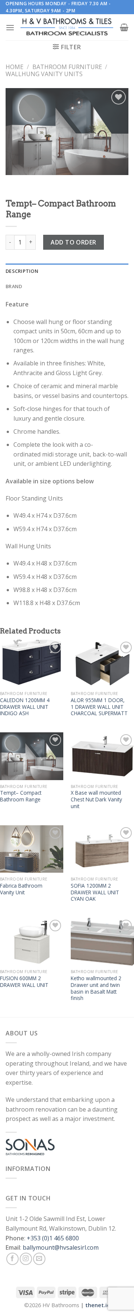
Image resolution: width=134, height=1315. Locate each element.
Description (22, 271)
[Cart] (124, 27)
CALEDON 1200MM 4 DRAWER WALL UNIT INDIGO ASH (25, 707)
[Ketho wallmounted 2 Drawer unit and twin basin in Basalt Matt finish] (102, 942)
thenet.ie (97, 1305)
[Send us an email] (39, 1259)
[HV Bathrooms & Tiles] (67, 27)
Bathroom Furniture (67, 67)
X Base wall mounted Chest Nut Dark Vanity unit (96, 799)
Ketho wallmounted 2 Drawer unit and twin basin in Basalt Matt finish (96, 988)
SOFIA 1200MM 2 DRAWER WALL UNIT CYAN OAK (95, 892)
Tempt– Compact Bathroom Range (20, 796)
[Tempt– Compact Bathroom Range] (31, 756)
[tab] (67, 271)
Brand (14, 286)
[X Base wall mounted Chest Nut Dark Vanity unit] (102, 756)
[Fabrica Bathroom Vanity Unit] (31, 849)
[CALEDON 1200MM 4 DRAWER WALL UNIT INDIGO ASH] (31, 664)
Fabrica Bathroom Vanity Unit (21, 888)
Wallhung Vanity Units (44, 74)
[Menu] (10, 27)
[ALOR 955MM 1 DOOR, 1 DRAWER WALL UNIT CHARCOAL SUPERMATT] (102, 664)
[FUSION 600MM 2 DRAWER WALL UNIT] (31, 942)
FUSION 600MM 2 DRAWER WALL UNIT (24, 981)
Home (14, 67)
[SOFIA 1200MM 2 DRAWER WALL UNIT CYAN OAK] (102, 849)
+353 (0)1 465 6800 (53, 1238)
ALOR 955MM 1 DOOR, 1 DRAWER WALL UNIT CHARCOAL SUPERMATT (99, 707)
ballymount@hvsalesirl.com (61, 1247)
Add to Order (73, 242)
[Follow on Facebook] (12, 1259)
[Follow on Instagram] (26, 1259)
